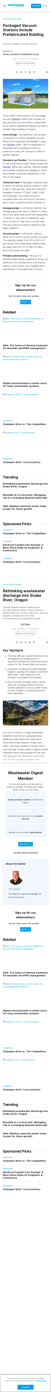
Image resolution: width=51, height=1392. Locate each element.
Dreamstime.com (38, 702)
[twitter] (25, 72)
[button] (4, 6)
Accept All (25, 1387)
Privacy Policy (41, 1381)
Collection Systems (12, 19)
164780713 (17, 702)
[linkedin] (21, 72)
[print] (47, 72)
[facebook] (17, 72)
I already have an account (25, 852)
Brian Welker (27, 702)
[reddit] (30, 72)
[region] (25, 1383)
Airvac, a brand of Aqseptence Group (21, 54)
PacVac (16, 119)
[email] (34, 72)
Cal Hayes (25, 624)
